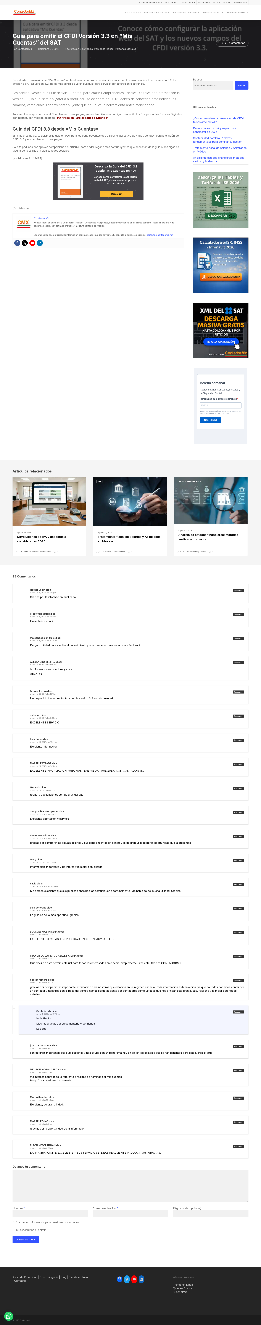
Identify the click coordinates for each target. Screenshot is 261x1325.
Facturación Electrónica (79, 48)
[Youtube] (32, 243)
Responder (238, 591)
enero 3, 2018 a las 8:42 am (41, 1048)
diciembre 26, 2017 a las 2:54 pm (43, 814)
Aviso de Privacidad (25, 1277)
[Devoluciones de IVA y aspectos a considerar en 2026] (49, 516)
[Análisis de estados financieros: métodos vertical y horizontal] (210, 516)
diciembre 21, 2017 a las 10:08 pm (43, 641)
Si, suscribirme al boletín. (31, 1230)
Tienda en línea (78, 1277)
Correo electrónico (105, 1208)
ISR (99, 481)
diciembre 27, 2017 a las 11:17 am (43, 862)
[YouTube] (134, 1279)
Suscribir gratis (49, 1277)
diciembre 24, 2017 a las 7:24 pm (43, 766)
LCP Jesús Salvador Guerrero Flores (34, 552)
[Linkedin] (40, 243)
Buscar (241, 85)
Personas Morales (125, 48)
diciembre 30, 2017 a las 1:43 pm (43, 910)
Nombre (19, 1208)
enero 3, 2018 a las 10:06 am (42, 1100)
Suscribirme (180, 1292)
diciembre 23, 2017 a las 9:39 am (43, 718)
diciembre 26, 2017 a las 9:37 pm (43, 838)
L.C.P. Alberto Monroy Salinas (112, 552)
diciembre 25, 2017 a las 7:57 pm (43, 790)
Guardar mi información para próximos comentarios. (48, 1222)
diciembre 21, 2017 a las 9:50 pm (43, 617)
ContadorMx (25, 48)
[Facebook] (17, 243)
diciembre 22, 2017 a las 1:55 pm (43, 665)
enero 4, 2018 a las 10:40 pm (48, 1014)
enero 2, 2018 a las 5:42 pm (41, 983)
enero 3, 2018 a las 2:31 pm (41, 1124)
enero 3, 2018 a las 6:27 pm (41, 1148)
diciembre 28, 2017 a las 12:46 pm (44, 886)
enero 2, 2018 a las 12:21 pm (41, 934)
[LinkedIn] (141, 1279)
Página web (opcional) (187, 1208)
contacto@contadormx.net (160, 235)
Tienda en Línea (183, 1284)
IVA (19, 481)
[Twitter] (25, 243)
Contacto (20, 1280)
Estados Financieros (190, 481)
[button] (8, 1316)
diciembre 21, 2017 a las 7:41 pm (43, 593)
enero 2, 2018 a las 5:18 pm (41, 959)
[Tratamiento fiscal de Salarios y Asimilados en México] (130, 516)
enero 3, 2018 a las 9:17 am (41, 1072)
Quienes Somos (182, 1288)
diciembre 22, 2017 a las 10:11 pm (43, 694)
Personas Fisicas (103, 48)
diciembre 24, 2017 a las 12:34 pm (44, 742)
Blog (63, 1277)
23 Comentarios (234, 42)
